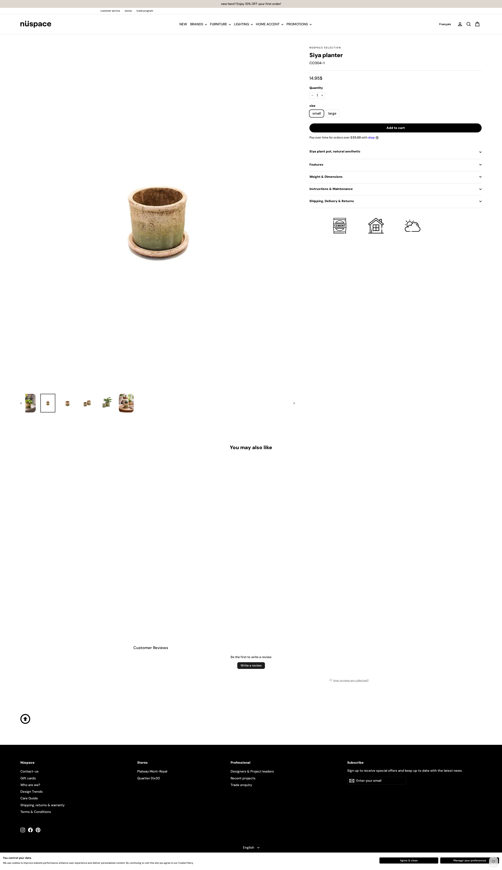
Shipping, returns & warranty (42, 805)
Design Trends (31, 791)
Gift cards (28, 778)
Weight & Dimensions (326, 177)
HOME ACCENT (268, 24)
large (332, 113)
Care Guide (29, 798)
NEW (183, 24)
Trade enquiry (241, 785)
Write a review (251, 665)
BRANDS (197, 24)
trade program (144, 10)
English (248, 847)
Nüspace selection (325, 47)
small (316, 113)
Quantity (316, 88)
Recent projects (243, 778)
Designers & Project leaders (252, 771)
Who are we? (30, 785)
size (312, 106)
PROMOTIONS (297, 24)
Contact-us (29, 771)
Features (316, 164)
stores (128, 10)
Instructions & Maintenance (331, 189)
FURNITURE (219, 24)
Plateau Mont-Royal (152, 771)
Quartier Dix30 (148, 778)
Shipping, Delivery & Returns (331, 201)
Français (445, 24)
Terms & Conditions (35, 812)
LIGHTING (242, 24)
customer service (110, 10)
